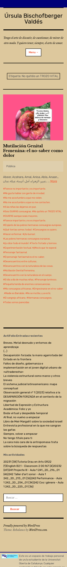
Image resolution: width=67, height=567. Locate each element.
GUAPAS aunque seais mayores (21, 216)
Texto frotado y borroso (44, 243)
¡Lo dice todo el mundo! (17, 243)
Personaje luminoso (46, 279)
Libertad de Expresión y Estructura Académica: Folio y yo (25, 407)
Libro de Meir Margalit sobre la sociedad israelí (32, 421)
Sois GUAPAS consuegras (18, 211)
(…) (5, 351)
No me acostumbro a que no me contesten (27, 202)
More (53, 181)
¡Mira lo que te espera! (45, 248)
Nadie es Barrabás (15, 293)
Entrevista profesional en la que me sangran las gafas (32, 427)
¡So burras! (29, 234)
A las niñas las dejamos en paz (20, 207)
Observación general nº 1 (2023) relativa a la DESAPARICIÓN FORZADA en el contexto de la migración (32, 396)
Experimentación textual (18, 248)
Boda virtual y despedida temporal (25, 413)
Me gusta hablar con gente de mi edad (24, 193)
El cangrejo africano (15, 297)
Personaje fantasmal (16, 252)
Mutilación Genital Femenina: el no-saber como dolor (33, 151)
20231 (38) (10, 461)
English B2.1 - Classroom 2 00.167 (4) (30, 466)
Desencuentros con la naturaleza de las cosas (29, 266)
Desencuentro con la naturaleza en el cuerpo (28, 275)
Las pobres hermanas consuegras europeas (27, 238)
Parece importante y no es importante (25, 220)
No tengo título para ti (17, 438)
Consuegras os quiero (45, 229)
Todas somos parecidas (17, 302)
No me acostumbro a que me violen (23, 198)
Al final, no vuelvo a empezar (21, 417)
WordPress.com (38, 529)
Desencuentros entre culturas (20, 261)
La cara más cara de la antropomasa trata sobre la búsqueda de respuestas (30, 444)
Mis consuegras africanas (18, 288)
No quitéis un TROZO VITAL (47, 211)
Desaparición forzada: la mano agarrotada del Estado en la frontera (32, 357)
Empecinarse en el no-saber (48, 288)
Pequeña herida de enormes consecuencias (27, 284)
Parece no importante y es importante (25, 188)
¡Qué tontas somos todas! (18, 229)
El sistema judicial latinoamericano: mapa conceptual (30, 386)
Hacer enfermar (13, 234)
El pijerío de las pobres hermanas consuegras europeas (33, 225)
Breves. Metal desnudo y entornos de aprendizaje (27, 345)
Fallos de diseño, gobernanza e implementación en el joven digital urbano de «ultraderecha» (32, 367)
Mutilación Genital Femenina (19, 270)
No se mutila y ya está (38, 293)
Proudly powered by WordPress (21, 525)
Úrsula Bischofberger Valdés (33, 18)
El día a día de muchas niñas (19, 279)
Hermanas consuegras (40, 297)
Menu (32, 52)
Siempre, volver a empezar (20, 433)
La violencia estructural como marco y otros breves (31, 378)
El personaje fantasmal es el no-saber (24, 257)
